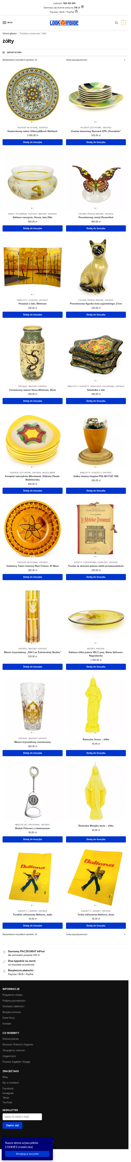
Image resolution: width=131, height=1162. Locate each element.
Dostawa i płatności (13, 1006)
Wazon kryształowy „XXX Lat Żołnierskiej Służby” (32, 652)
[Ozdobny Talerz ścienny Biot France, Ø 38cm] (33, 529)
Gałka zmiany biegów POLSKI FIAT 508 (95, 476)
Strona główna (10, 33)
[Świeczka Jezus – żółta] (96, 705)
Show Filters (14, 52)
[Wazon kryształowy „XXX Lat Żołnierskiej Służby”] (33, 615)
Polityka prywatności (14, 1000)
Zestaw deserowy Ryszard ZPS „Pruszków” (96, 131)
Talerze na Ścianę (27, 128)
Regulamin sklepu (13, 995)
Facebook (8, 1088)
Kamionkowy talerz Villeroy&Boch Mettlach (32, 131)
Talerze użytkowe (90, 128)
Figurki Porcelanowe (90, 214)
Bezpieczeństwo (12, 1012)
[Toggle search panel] (116, 23)
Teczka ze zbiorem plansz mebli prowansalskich (96, 566)
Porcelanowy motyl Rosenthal (95, 217)
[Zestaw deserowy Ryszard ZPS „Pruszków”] (96, 94)
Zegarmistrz (9, 1056)
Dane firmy (9, 1017)
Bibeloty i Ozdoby (27, 300)
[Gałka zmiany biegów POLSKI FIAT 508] (96, 439)
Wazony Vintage (47, 214)
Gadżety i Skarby (27, 911)
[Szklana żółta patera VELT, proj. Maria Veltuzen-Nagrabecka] (96, 615)
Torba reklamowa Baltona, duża (96, 914)
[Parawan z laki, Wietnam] (33, 267)
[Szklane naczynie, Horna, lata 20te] (33, 180)
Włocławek (48, 473)
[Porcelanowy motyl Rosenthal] (96, 180)
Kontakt (7, 1023)
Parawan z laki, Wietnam (33, 303)
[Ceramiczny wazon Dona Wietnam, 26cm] (33, 353)
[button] (123, 22)
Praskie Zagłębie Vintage (16, 1061)
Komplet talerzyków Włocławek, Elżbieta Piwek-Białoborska (32, 478)
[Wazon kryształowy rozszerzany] (33, 705)
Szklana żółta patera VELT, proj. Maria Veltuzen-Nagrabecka (96, 654)
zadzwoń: (64, 3)
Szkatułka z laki (96, 390)
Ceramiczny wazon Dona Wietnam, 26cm (32, 390)
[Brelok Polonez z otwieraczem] (33, 791)
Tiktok (6, 1097)
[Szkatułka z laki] (96, 353)
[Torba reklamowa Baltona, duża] (96, 878)
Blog (5, 1077)
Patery (90, 649)
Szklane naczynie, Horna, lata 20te (32, 217)
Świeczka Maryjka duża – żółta (95, 825)
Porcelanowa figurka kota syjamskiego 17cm (96, 303)
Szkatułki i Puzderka (102, 386)
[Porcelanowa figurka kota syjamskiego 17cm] (96, 267)
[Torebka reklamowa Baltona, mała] (33, 878)
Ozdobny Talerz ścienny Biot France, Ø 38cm (32, 566)
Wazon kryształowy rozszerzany (32, 742)
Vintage (43, 128)
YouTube (7, 1102)
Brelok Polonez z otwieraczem (32, 828)
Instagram (8, 1093)
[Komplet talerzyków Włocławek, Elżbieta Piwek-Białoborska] (33, 439)
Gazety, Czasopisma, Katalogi (91, 562)
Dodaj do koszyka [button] (32, 142)
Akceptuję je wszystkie (27, 1154)
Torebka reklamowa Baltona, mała (32, 914)
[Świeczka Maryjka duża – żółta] (96, 791)
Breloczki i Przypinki (27, 825)
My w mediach (11, 1082)
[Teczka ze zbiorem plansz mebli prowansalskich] (96, 529)
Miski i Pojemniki (17, 214)
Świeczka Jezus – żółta (96, 739)
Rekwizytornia (10, 1039)
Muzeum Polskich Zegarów (18, 1044)
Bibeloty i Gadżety (78, 386)
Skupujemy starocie (14, 1050)
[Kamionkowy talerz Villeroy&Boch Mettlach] (33, 94)
